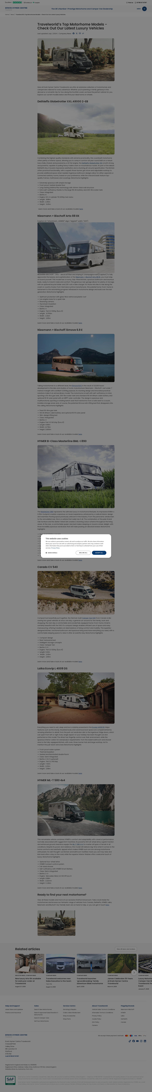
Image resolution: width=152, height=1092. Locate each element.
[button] (51, 553)
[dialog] (76, 546)
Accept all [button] (99, 553)
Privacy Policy (55, 548)
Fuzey (137, 1080)
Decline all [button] (83, 553)
